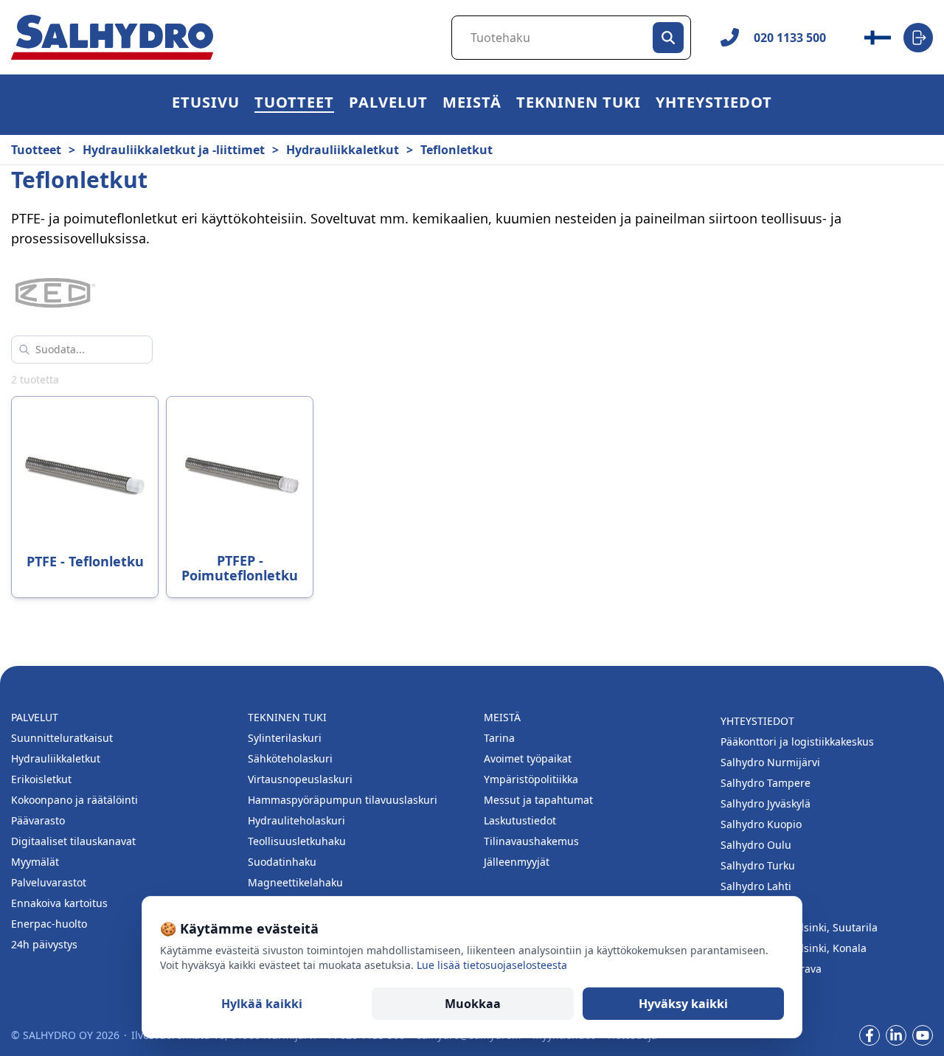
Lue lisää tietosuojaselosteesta (492, 965)
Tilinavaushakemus (531, 841)
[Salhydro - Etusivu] (112, 37)
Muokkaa (473, 1004)
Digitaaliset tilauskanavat (73, 841)
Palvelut (388, 104)
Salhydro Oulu (756, 845)
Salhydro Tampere (766, 783)
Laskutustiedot (520, 820)
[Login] (918, 37)
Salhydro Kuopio (761, 824)
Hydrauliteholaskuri (296, 820)
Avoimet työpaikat (528, 758)
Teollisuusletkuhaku (297, 841)
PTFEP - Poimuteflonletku (239, 568)
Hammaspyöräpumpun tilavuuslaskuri (342, 800)
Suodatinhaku (282, 862)
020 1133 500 (790, 37)
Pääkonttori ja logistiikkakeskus (797, 741)
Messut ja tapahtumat (538, 800)
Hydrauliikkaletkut (342, 150)
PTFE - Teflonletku (85, 561)
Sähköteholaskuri (290, 758)
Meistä (472, 104)
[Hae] (668, 37)
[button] (294, 104)
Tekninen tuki (578, 104)
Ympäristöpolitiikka (531, 779)
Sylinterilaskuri (285, 738)
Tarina (499, 738)
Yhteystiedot (714, 104)
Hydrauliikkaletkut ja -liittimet (174, 150)
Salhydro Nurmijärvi (770, 762)
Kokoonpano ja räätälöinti (74, 800)
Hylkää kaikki (261, 1004)
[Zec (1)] (55, 294)
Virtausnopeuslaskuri (300, 779)
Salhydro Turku (758, 865)
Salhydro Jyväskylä (766, 803)
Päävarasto (38, 820)
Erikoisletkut (41, 779)
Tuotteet (294, 104)
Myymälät (35, 862)
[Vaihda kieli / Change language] (878, 38)
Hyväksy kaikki (683, 1004)
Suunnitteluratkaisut (62, 738)
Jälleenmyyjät (516, 862)
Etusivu (206, 104)
